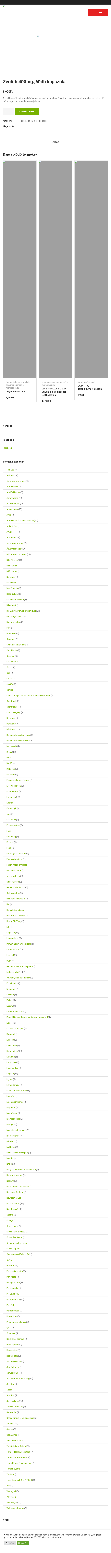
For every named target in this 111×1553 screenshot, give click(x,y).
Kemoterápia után (15, 1011)
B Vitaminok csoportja (16, 554)
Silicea (9, 1390)
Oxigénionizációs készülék (18, 1254)
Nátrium (10, 1181)
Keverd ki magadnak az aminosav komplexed (27, 1017)
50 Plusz (10, 470)
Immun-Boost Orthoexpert (19, 944)
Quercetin (11, 1333)
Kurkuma (11, 1057)
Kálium (10, 1006)
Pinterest (28, 126)
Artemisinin (12, 537)
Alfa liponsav (12, 487)
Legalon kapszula (15, 391)
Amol (9, 515)
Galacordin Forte (14, 870)
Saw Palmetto (13, 1367)
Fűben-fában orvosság (17, 865)
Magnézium (12, 1113)
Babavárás (11, 582)
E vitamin (11, 774)
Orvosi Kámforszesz (16, 1232)
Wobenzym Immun (15, 1508)
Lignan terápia (13, 1085)
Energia (10, 803)
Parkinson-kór (13, 1288)
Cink (8, 673)
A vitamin (11, 475)
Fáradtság (11, 836)
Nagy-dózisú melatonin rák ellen (21, 1169)
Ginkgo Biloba (13, 882)
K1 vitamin (11, 989)
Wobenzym (12, 1502)
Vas (8, 1486)
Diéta (9, 757)
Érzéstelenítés (13, 825)
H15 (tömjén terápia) (16, 899)
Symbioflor (11, 1412)
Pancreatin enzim (15, 1271)
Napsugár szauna (15, 1175)
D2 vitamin (11, 724)
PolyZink (10, 1305)
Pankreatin (11, 1277)
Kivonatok (11, 1034)
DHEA (9, 752)
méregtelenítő (40, 121)
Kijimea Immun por (15, 1028)
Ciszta (9, 678)
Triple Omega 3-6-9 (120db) (19, 1480)
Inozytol (10, 955)
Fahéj (9, 831)
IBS (8, 927)
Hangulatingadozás (15, 910)
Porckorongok (13, 1311)
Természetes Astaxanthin (18, 1452)
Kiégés (10, 1023)
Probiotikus (12, 1316)
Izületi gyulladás (14, 972)
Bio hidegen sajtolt (15, 616)
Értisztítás (11, 820)
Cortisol (10, 690)
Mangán (10, 1124)
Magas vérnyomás (15, 1102)
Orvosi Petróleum (14, 1237)
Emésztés (11, 797)
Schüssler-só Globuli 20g (18, 1378)
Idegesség (11, 932)
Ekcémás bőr (12, 791)
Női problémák (13, 1203)
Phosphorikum (13, 1299)
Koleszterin (12, 1045)
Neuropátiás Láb (14, 1198)
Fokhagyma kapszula (16, 853)
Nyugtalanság (13, 1209)
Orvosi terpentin (14, 1248)
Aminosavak (12, 509)
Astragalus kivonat (15, 543)
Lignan (10, 1079)
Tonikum (10, 1474)
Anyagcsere (12, 532)
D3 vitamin (11, 729)
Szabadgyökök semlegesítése (20, 1418)
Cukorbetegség (14, 712)
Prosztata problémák (16, 1322)
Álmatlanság (83, 382)
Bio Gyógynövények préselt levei (21, 611)
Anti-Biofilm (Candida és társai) (21, 520)
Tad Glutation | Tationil (17, 1446)
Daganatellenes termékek (17, 382)
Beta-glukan (12, 594)
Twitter (25, 126)
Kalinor (10, 1000)
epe (22, 121)
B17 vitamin (12, 571)
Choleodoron (12, 662)
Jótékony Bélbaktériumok (18, 978)
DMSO (9, 763)
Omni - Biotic (12, 1226)
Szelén (10, 1429)
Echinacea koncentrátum (18, 780)
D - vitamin (11, 718)
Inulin (9, 961)
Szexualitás (12, 1435)
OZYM (9, 1260)
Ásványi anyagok (14, 549)
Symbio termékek (15, 1407)
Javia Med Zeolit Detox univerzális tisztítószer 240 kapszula (54, 391)
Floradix (10, 842)
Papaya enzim (13, 1282)
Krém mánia (12, 1051)
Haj (8, 904)
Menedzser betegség (16, 1130)
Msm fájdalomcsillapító (17, 1153)
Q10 (8, 1328)
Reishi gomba (13, 1344)
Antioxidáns (12, 526)
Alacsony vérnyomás (16, 481)
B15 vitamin (12, 566)
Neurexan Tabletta (15, 1192)
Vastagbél (11, 1491)
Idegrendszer (13, 938)
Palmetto (11, 1265)
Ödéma (10, 1215)
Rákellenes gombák (15, 1339)
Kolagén (10, 1040)
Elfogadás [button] (22, 1543)
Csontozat (11, 701)
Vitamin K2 (11, 1497)
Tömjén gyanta (13, 1469)
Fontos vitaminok (14, 859)
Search (83, 12)
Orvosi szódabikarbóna (17, 1243)
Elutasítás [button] (10, 1543)
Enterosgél (11, 808)
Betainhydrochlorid (15, 599)
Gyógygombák (13, 893)
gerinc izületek (13, 876)
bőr (8, 628)
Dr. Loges (11, 769)
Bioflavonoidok (13, 622)
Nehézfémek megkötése (18, 1186)
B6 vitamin (11, 577)
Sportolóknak (13, 1401)
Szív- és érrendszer (15, 1440)
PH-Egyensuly (13, 1294)
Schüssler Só (12, 1373)
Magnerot (11, 1107)
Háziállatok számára (16, 915)
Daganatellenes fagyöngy (18, 735)
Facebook (21, 126)
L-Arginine (11, 1062)
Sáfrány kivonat (14, 1361)
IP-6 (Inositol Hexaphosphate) (20, 966)
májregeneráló (17, 385)
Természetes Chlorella (17, 1457)
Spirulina (10, 1395)
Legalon (29, 121)
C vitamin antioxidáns (16, 645)
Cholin (9, 667)
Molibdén (11, 1147)
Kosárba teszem (27, 111)
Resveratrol (12, 1350)
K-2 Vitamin (12, 983)
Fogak (9, 848)
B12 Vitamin (12, 560)
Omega (10, 1220)
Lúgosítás (11, 1096)
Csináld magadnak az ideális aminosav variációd (28, 695)
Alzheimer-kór (13, 503)
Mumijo (10, 1158)
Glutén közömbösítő (16, 887)
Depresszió (12, 746)
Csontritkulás (12, 707)
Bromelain (11, 633)
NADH (9, 1164)
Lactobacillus (12, 1068)
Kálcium (10, 995)
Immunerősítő (13, 949)
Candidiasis (12, 650)
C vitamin (11, 639)
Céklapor (11, 656)
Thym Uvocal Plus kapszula (19, 1463)
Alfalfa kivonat (13, 492)
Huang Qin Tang (14, 921)
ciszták (10, 684)
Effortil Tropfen (14, 786)
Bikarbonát (11, 605)
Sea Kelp (10, 1384)
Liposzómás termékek (17, 1090)
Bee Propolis (12, 588)
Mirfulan (10, 1141)
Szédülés (11, 1423)
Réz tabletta (12, 1356)
